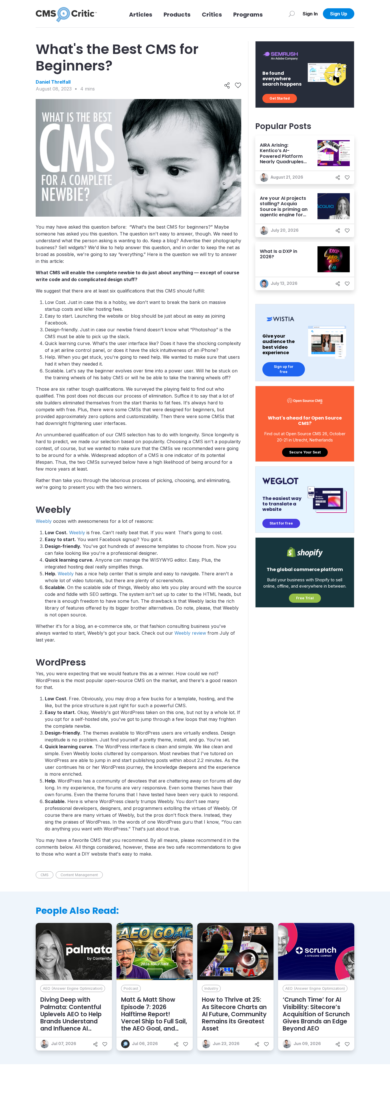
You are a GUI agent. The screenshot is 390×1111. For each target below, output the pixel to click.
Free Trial (305, 598)
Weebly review (190, 633)
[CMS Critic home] (66, 14)
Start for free (281, 523)
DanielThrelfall (53, 82)
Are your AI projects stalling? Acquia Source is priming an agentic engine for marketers (283, 209)
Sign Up (338, 14)
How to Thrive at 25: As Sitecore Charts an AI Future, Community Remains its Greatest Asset (234, 1014)
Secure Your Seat (305, 452)
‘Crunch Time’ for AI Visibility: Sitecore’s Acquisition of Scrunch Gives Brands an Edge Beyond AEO (316, 1014)
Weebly (44, 521)
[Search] (291, 13)
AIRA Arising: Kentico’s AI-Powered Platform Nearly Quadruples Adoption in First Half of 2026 (281, 159)
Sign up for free (283, 369)
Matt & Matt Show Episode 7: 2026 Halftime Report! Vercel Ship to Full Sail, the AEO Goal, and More (154, 1017)
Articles (140, 15)
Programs (248, 15)
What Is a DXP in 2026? (278, 254)
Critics (212, 15)
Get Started (280, 98)
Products (177, 15)
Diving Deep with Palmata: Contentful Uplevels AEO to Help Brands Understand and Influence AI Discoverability (71, 1017)
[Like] (238, 85)
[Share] (227, 85)
